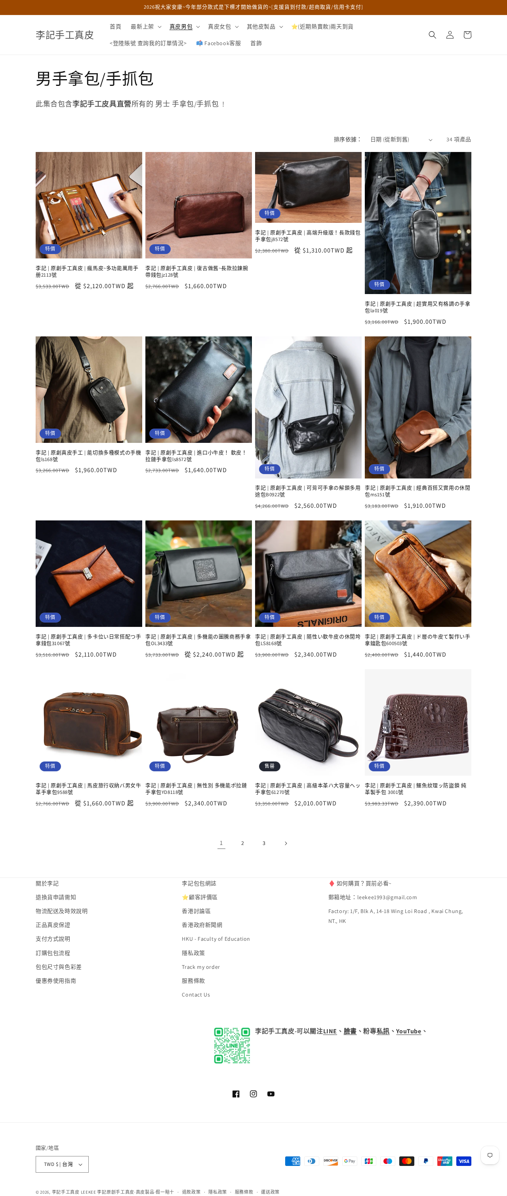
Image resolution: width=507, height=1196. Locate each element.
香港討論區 (196, 911)
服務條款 (193, 981)
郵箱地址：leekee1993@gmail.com (372, 897)
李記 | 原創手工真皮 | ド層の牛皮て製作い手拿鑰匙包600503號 (417, 640)
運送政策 (270, 1191)
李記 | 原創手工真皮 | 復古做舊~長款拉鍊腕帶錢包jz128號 (196, 271)
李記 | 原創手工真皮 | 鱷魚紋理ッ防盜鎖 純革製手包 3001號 (415, 788)
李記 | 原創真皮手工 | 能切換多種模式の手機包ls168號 (88, 456)
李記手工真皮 (66, 1192)
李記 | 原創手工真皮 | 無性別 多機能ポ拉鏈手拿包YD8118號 (196, 788)
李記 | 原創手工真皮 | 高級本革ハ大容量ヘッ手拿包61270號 (307, 788)
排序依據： (348, 139)
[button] (145, 26)
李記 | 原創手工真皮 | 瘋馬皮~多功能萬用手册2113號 (87, 271)
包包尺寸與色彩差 (59, 967)
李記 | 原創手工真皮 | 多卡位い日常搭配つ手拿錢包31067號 (88, 640)
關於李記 (47, 883)
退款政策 (191, 1191)
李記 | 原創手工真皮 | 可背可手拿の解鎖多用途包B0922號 (307, 491)
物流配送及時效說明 (62, 911)
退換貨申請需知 (56, 897)
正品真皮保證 (53, 925)
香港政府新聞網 (202, 925)
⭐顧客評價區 (200, 897)
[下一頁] (285, 843)
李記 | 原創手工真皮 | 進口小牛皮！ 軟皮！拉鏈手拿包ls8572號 (196, 456)
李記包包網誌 (199, 883)
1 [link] (221, 843)
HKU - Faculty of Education (216, 939)
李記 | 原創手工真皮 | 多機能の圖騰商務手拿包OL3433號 (198, 640)
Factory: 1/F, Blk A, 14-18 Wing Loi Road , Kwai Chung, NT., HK (395, 916)
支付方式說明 (53, 939)
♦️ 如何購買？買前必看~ (360, 883)
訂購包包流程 (53, 953)
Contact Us (196, 995)
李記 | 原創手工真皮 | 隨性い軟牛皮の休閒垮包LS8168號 (307, 640)
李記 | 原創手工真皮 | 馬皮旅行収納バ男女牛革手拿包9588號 (88, 788)
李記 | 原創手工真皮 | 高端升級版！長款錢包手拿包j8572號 (307, 236)
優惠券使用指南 (56, 981)
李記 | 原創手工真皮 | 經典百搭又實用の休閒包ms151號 (417, 491)
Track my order (201, 967)
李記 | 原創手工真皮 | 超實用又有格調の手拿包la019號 (417, 307)
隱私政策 (193, 953)
